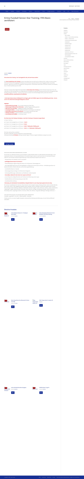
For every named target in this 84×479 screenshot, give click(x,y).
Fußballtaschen (68, 47)
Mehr (13, 219)
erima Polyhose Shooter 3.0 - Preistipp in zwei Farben (19, 213)
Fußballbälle (67, 42)
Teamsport (66, 71)
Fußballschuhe (68, 45)
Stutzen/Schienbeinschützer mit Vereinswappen (71, 54)
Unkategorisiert (67, 78)
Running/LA (66, 63)
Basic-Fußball (67, 35)
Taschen (65, 69)
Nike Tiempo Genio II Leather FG (46, 300)
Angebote (65, 30)
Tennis (65, 73)
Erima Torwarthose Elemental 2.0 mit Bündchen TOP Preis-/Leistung (47, 213)
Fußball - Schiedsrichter (69, 38)
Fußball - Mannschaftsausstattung (71, 37)
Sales (65, 65)
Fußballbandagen (68, 43)
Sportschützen (66, 68)
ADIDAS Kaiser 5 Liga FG (44, 387)
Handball (65, 58)
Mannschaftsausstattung (68, 60)
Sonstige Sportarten (67, 66)
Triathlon (65, 76)
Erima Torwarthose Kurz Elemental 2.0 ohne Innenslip (20, 301)
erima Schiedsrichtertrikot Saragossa (18, 387)
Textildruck (66, 74)
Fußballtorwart (68, 48)
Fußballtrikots (67, 50)
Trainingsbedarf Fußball (69, 56)
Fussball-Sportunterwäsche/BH (71, 40)
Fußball (65, 33)
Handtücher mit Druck (69, 52)
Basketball (66, 32)
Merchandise (66, 61)
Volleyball (65, 79)
